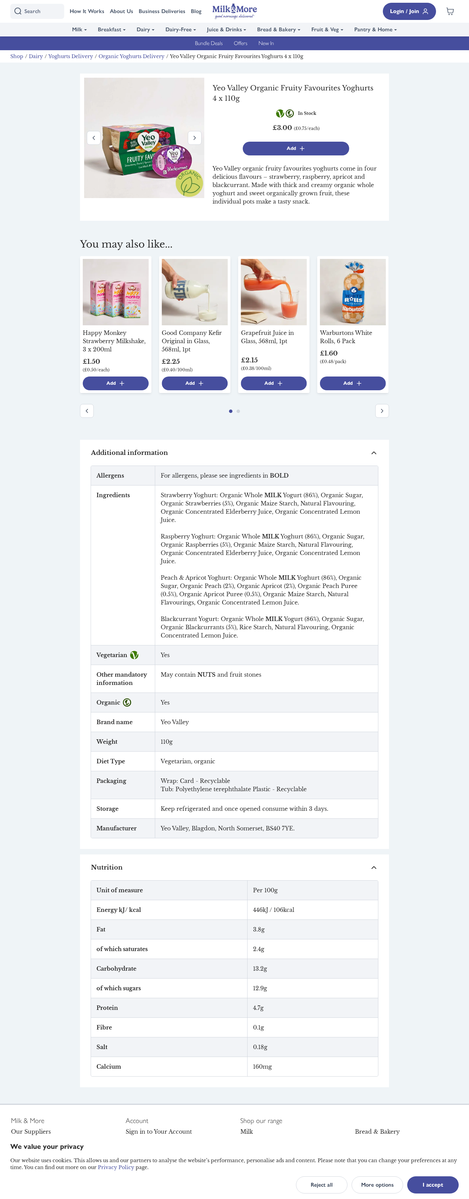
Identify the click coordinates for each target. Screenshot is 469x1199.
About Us (121, 11)
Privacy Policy (116, 1167)
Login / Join (404, 11)
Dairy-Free (178, 29)
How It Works (87, 11)
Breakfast (109, 29)
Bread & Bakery (276, 29)
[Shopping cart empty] (450, 11)
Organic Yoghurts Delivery (131, 56)
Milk (77, 29)
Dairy (143, 29)
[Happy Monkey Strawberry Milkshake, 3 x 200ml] (116, 291)
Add (291, 148)
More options (377, 1184)
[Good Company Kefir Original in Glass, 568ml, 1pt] (195, 291)
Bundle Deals (209, 43)
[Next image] (195, 138)
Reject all (322, 1184)
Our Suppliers (31, 1131)
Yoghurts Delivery (70, 56)
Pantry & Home (373, 29)
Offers (241, 43)
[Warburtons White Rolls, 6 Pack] (353, 291)
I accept (433, 1184)
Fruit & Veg (325, 29)
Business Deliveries (162, 11)
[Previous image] (94, 138)
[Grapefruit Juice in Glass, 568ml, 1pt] (274, 291)
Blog (196, 11)
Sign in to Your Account (159, 1131)
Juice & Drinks (224, 29)
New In (266, 43)
